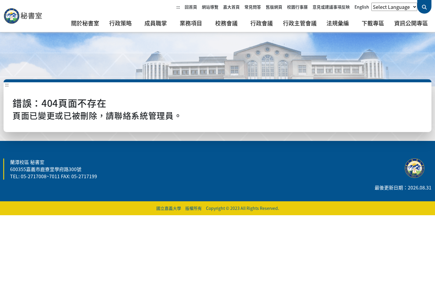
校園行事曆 (297, 7)
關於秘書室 (85, 23)
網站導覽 (210, 7)
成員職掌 (155, 23)
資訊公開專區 (411, 23)
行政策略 (120, 23)
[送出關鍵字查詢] (424, 7)
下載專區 (373, 23)
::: (178, 7)
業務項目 (191, 23)
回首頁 (191, 7)
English (362, 7)
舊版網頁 (274, 7)
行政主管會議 (300, 23)
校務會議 (226, 23)
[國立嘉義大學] (35, 16)
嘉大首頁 (231, 7)
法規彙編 (337, 23)
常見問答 (252, 7)
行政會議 (261, 23)
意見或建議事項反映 (331, 7)
